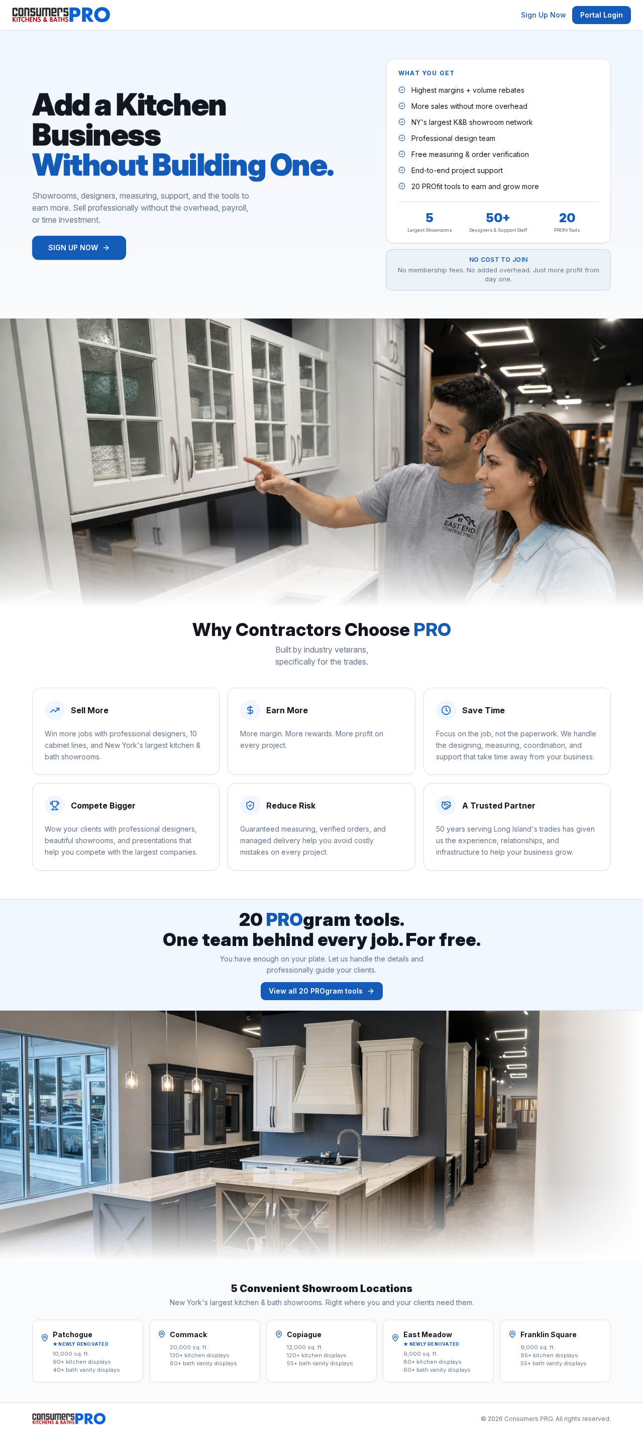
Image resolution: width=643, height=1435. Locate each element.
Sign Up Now (543, 15)
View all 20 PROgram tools (316, 991)
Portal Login (601, 15)
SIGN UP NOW (73, 247)
